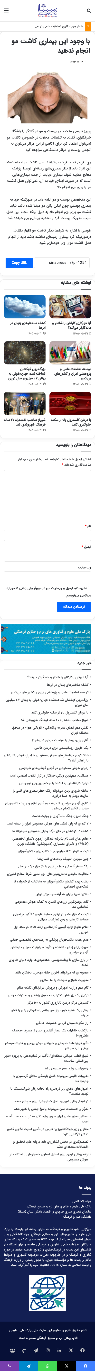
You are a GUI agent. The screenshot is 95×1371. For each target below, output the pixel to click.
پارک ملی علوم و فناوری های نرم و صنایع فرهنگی (59, 1206)
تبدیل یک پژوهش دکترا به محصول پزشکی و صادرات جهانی (48, 995)
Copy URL (19, 263)
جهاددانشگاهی (81, 1201)
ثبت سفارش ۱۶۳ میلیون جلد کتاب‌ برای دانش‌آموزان (53, 851)
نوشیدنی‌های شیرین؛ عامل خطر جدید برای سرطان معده (51, 1101)
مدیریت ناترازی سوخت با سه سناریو (64, 980)
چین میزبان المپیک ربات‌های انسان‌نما (63, 859)
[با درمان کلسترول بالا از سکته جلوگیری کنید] (70, 403)
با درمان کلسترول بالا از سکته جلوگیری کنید (71, 422)
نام (88, 526)
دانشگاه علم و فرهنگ (77, 1216)
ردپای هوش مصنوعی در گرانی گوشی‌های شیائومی (53, 768)
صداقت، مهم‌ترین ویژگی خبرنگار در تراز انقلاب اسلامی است (49, 775)
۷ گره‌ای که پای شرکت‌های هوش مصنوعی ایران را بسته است (47, 823)
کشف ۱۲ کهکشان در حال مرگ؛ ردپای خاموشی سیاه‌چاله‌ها (50, 831)
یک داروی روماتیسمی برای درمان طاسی (61, 747)
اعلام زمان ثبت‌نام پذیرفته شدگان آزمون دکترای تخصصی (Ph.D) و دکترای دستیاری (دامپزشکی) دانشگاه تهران (50, 841)
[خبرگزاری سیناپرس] (47, 10)
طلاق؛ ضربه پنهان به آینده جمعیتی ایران (62, 894)
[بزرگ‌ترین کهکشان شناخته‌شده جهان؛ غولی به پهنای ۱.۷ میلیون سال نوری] (25, 352)
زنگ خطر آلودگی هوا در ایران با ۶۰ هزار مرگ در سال (53, 866)
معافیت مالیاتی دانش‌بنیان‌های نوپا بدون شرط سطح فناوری (47, 874)
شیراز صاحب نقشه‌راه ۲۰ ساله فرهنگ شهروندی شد (25, 422)
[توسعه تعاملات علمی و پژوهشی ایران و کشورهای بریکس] (70, 352)
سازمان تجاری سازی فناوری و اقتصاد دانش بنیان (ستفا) (54, 1211)
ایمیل (86, 546)
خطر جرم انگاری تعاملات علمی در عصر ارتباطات (52, 26)
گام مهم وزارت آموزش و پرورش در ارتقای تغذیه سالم (52, 987)
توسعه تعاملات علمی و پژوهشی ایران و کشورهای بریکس (72, 373)
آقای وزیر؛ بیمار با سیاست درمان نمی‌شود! (60, 740)
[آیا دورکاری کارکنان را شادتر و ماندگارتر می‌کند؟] (70, 306)
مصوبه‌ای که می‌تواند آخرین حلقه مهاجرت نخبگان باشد (51, 972)
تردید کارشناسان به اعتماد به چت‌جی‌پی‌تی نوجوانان (53, 783)
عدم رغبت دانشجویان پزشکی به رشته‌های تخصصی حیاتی (49, 939)
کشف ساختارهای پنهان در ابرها (28, 325)
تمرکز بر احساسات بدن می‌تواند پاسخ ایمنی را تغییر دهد (51, 1109)
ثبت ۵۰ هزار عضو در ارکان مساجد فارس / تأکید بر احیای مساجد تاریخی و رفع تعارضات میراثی (50, 917)
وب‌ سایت (84, 567)
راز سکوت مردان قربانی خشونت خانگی (62, 1023)
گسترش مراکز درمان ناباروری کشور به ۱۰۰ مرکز (58, 1002)
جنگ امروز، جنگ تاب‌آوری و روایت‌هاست (60, 816)
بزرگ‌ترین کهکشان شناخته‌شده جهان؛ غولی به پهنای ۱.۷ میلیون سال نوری (27, 373)
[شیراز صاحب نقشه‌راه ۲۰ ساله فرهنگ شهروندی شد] (25, 403)
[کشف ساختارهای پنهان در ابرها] (25, 306)
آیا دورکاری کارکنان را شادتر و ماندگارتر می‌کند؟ (71, 325)
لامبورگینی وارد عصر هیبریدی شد (66, 1068)
